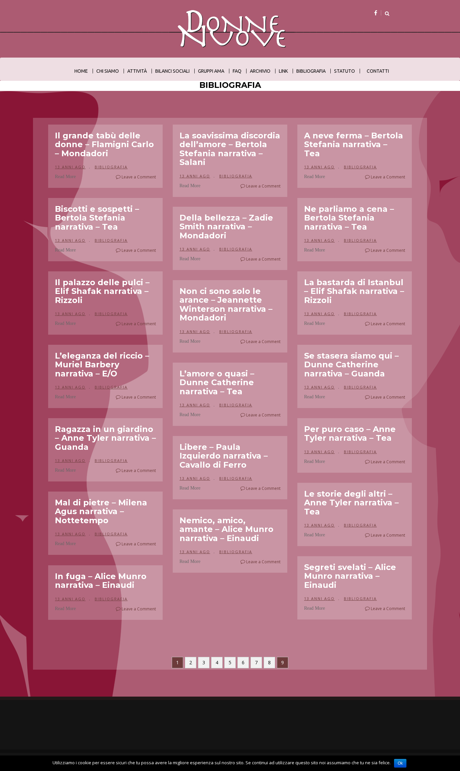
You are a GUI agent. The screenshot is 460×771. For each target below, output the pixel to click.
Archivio (260, 71)
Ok (400, 763)
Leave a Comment (138, 177)
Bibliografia (311, 71)
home (81, 71)
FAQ (237, 71)
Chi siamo (107, 71)
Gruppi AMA (211, 71)
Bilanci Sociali (172, 71)
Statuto (344, 71)
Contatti (378, 71)
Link (283, 71)
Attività (137, 71)
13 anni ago (70, 166)
